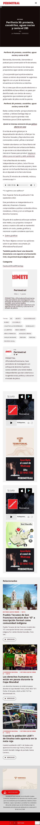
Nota (23, 612)
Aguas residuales (29, 318)
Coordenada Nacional (10, 672)
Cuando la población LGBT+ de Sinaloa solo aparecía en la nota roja (20, 738)
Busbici (6, 322)
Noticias (20, 19)
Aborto (18, 318)
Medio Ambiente (20, 330)
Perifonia (32, 337)
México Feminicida (10, 334)
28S (11, 318)
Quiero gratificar (11, 235)
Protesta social (9, 341)
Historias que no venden (11, 612)
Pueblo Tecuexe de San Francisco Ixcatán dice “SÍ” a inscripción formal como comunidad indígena (19, 618)
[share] (37, 823)
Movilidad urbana (25, 334)
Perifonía (23, 337)
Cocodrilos (16, 322)
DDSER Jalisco (30, 326)
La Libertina (8, 330)
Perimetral (17, 33)
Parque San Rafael (10, 337)
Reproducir (10, 639)
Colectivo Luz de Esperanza (13, 326)
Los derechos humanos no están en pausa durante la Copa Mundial (18, 679)
